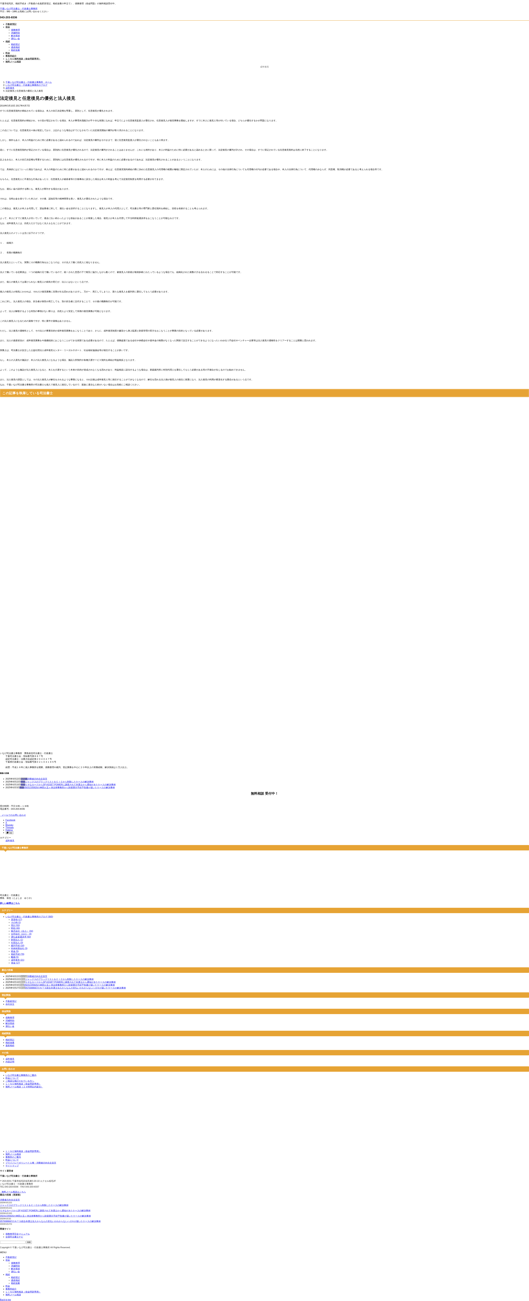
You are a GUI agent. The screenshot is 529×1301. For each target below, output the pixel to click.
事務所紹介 (11, 1289)
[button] (264, 815)
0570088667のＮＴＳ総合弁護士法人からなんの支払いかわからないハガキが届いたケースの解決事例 (75, 988)
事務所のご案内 (13, 1157)
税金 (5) (15, 951)
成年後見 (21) (17, 960)
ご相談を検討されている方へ (20, 1081)
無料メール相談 (13, 1154)
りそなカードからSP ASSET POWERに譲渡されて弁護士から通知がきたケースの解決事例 (70, 784)
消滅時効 (15, 33)
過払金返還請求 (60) (21, 937)
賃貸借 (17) (16, 919)
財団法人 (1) (17, 940)
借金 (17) (15, 963)
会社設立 (10, 1004)
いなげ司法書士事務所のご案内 (21, 1075)
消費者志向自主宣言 (37, 779)
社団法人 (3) (17, 942)
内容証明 (10, 1062)
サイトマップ (12, 1166)
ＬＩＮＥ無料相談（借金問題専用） (23, 1084)
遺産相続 (15, 47)
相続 (8, 1274)
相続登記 (15, 44)
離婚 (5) (15, 957)
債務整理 (15, 30)
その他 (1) (16, 922)
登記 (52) (15, 925)
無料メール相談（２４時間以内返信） (24, 1087)
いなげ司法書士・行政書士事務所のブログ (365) (29, 916)
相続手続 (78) (17, 954)
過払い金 (15, 38)
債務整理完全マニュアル (18, 1234)
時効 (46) (15, 928)
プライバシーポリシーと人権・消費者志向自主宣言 (31, 1163)
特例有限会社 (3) (19, 948)
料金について (12, 1078)
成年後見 (10, 840)
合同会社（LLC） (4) (21, 934)
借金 (8, 1260)
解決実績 (15, 36)
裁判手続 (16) (17, 945)
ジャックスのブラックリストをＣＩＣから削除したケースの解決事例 (59, 782)
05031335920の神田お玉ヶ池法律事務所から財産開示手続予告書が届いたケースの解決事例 (69, 787)
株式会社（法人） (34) (22, 931)
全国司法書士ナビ (14, 1237)
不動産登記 (11, 1001)
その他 (24, 779)
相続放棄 (15, 50)
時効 (23, 782)
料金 (8, 1286)
